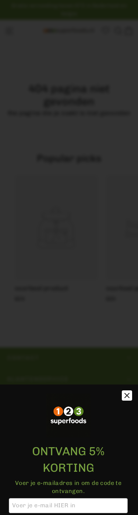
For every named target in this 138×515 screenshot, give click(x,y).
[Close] (127, 395)
